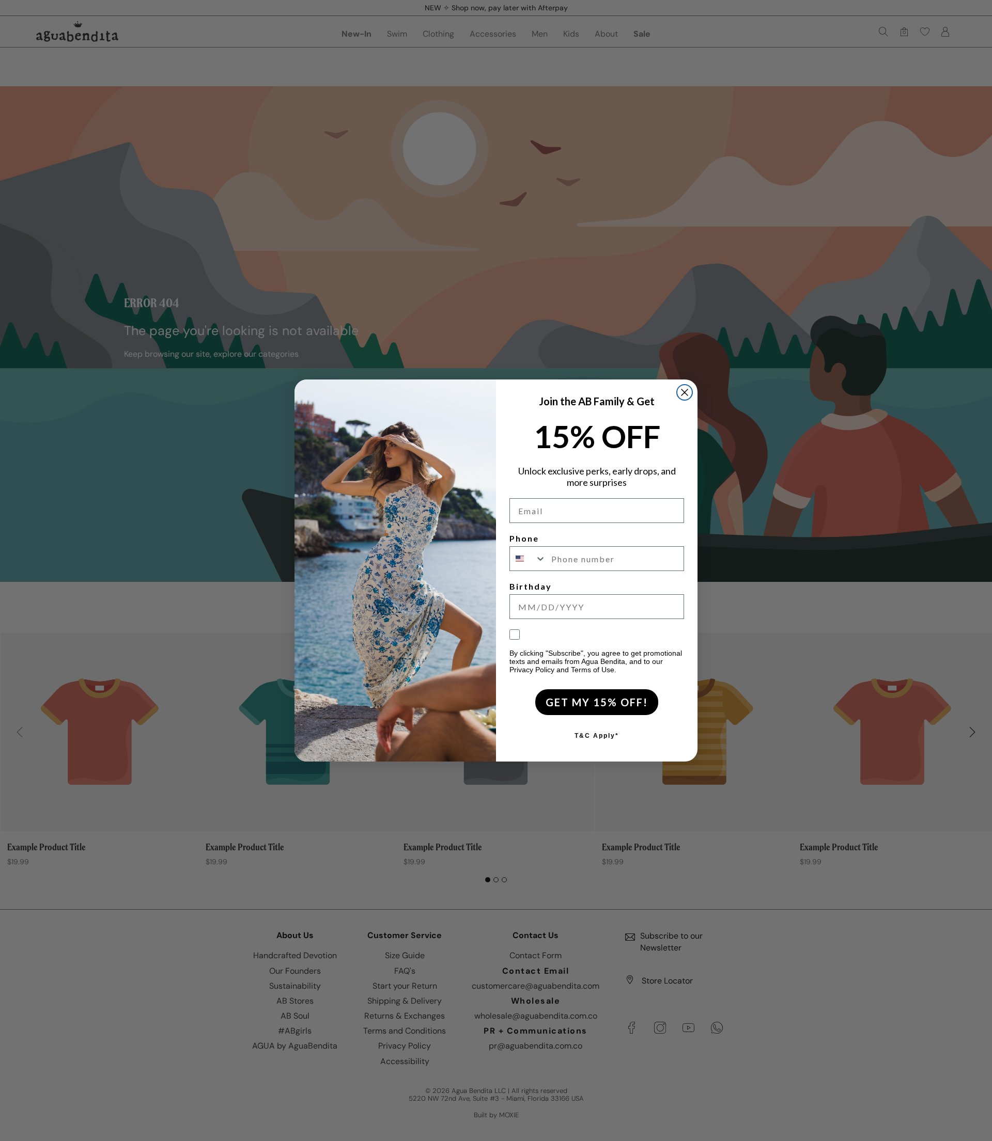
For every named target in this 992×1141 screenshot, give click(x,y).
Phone (524, 538)
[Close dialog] (684, 392)
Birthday (530, 586)
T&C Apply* (597, 735)
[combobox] (528, 559)
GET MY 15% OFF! (597, 702)
